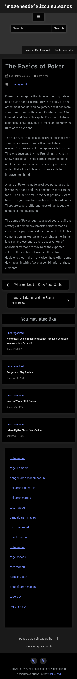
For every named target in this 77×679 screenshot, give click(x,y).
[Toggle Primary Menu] (38, 17)
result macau (18, 537)
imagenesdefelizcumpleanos (38, 6)
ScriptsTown (55, 673)
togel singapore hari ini (38, 646)
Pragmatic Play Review (20, 372)
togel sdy (16, 596)
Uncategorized (18, 84)
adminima (43, 75)
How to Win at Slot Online (21, 401)
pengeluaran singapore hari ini (38, 638)
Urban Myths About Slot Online (24, 430)
